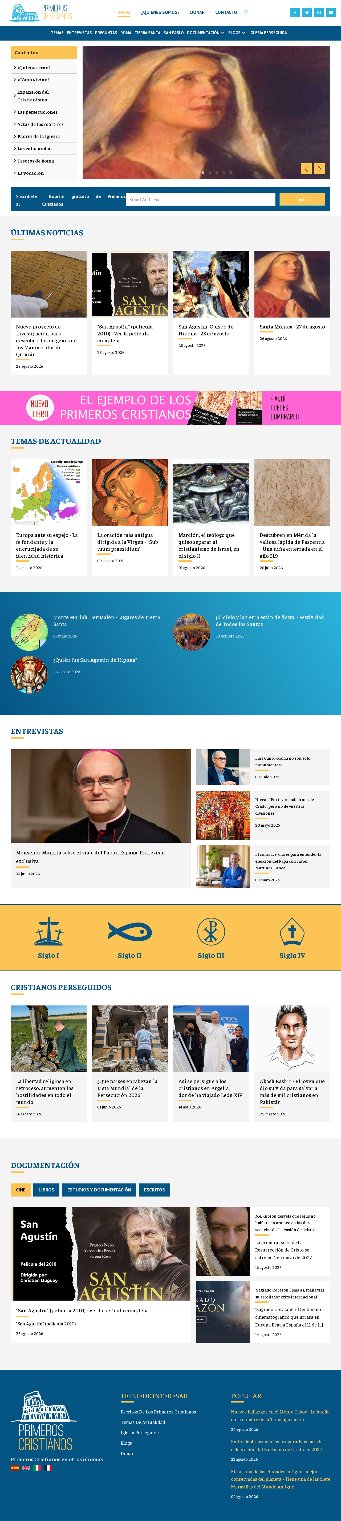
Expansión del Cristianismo (33, 95)
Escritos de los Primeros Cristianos (158, 1411)
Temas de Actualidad (143, 1422)
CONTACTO (226, 12)
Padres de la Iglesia (38, 136)
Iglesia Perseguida (268, 32)
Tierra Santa (147, 32)
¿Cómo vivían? (33, 79)
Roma (125, 32)
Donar (127, 1453)
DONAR (197, 12)
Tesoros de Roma (35, 160)
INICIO (123, 12)
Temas (57, 32)
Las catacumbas (34, 148)
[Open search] (246, 12)
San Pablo (174, 32)
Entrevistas (79, 32)
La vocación (30, 173)
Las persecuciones (37, 112)
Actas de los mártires (40, 124)
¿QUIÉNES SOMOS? (160, 12)
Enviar (302, 199)
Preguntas (106, 32)
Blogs (126, 1443)
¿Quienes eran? (34, 67)
